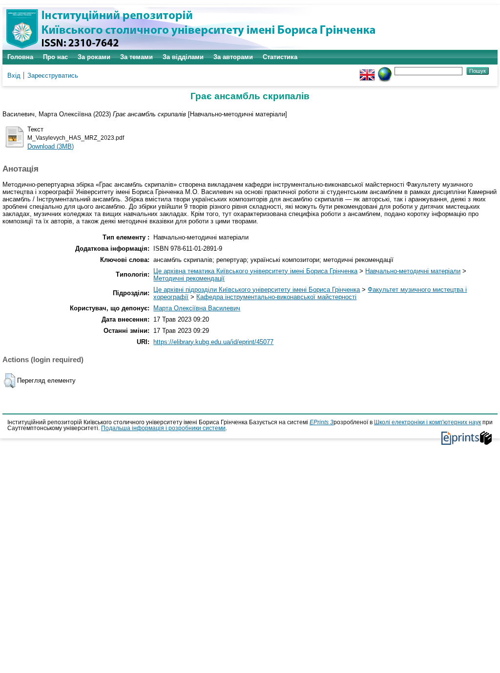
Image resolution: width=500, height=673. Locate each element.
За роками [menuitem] (94, 57)
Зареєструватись (52, 75)
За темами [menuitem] (136, 57)
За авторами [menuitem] (233, 57)
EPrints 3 (321, 422)
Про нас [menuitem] (55, 57)
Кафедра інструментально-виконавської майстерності (276, 297)
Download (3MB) (50, 146)
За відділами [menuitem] (183, 57)
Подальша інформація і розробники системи (163, 428)
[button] (9, 380)
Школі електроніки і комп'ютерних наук (427, 422)
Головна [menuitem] (20, 57)
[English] (367, 70)
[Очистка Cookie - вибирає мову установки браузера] (385, 70)
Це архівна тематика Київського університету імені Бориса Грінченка (255, 271)
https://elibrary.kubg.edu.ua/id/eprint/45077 (213, 342)
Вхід (14, 75)
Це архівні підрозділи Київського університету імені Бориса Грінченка (256, 289)
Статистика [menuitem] (280, 57)
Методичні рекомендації (189, 278)
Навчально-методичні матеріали (412, 271)
